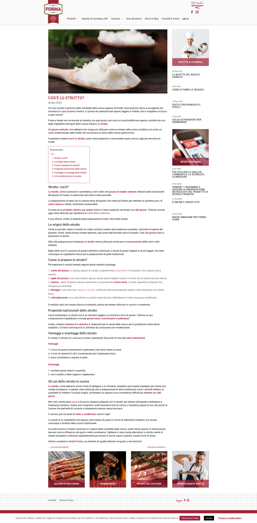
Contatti (52, 500)
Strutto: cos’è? (61, 158)
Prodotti (71, 18)
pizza (74, 401)
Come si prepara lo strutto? (67, 165)
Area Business (134, 18)
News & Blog (151, 18)
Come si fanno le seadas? (188, 89)
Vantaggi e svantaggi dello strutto (70, 172)
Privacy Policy (66, 500)
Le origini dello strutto (64, 162)
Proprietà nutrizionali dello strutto (70, 169)
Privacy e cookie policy (230, 518)
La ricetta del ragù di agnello (186, 75)
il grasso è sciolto (85, 290)
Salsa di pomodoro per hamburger (186, 120)
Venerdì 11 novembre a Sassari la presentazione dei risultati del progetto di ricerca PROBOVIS (190, 191)
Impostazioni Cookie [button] (189, 518)
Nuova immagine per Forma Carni (189, 218)
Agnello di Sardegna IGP (95, 18)
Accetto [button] (209, 518)
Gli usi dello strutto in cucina (67, 176)
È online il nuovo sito (186, 202)
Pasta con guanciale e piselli (186, 105)
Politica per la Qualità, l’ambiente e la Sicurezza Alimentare (188, 174)
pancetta (121, 270)
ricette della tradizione (98, 213)
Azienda (115, 18)
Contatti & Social (170, 18)
